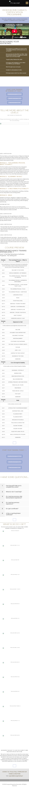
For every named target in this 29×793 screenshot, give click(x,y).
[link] (14, 486)
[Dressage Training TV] (14, 3)
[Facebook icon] (14, 788)
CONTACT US (5, 771)
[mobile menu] (27, 3)
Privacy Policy (13, 771)
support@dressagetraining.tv (16, 776)
